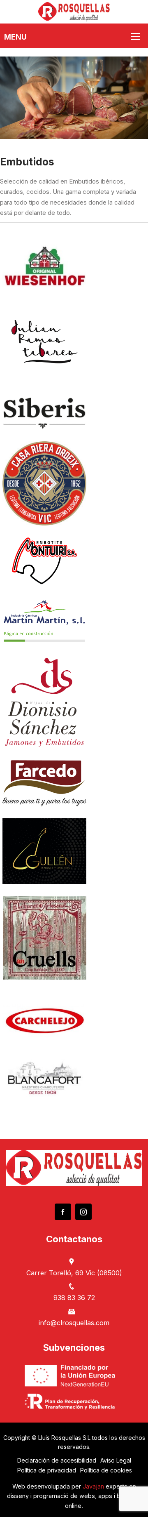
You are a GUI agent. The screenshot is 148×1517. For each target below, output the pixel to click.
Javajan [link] (93, 1486)
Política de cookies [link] (106, 1470)
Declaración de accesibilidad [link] (56, 1460)
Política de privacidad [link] (46, 1470)
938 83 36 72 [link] (74, 1297)
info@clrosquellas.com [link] (74, 1323)
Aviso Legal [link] (115, 1460)
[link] (74, 11)
